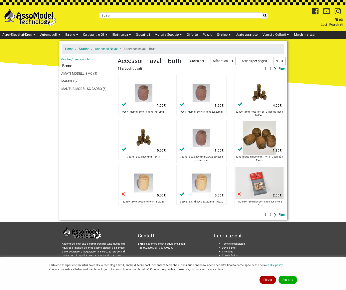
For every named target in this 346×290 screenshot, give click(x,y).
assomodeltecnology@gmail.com (166, 243)
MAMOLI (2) (69, 81)
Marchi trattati (304, 35)
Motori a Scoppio (167, 35)
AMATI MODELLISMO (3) (79, 73)
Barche (70, 35)
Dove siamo (229, 247)
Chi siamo (227, 251)
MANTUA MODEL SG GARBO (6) (84, 89)
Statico (222, 35)
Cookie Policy (229, 255)
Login (324, 24)
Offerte (192, 35)
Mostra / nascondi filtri (76, 59)
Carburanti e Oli (94, 35)
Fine (282, 68)
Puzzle (207, 35)
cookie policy (274, 265)
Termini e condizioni (233, 243)
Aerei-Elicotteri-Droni (17, 35)
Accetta (288, 279)
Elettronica (120, 35)
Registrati (336, 24)
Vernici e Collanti (275, 35)
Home (69, 49)
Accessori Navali (106, 49)
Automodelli (49, 35)
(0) (340, 20)
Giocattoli (143, 35)
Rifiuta (268, 279)
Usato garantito (247, 35)
